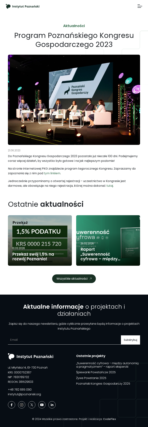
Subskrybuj (130, 340)
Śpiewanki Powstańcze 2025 (96, 372)
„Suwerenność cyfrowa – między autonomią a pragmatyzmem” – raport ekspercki (107, 365)
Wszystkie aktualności (72, 279)
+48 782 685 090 (20, 389)
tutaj (109, 186)
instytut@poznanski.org (24, 394)
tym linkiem (52, 173)
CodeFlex (109, 419)
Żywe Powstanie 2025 (91, 378)
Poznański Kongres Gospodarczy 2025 (103, 383)
